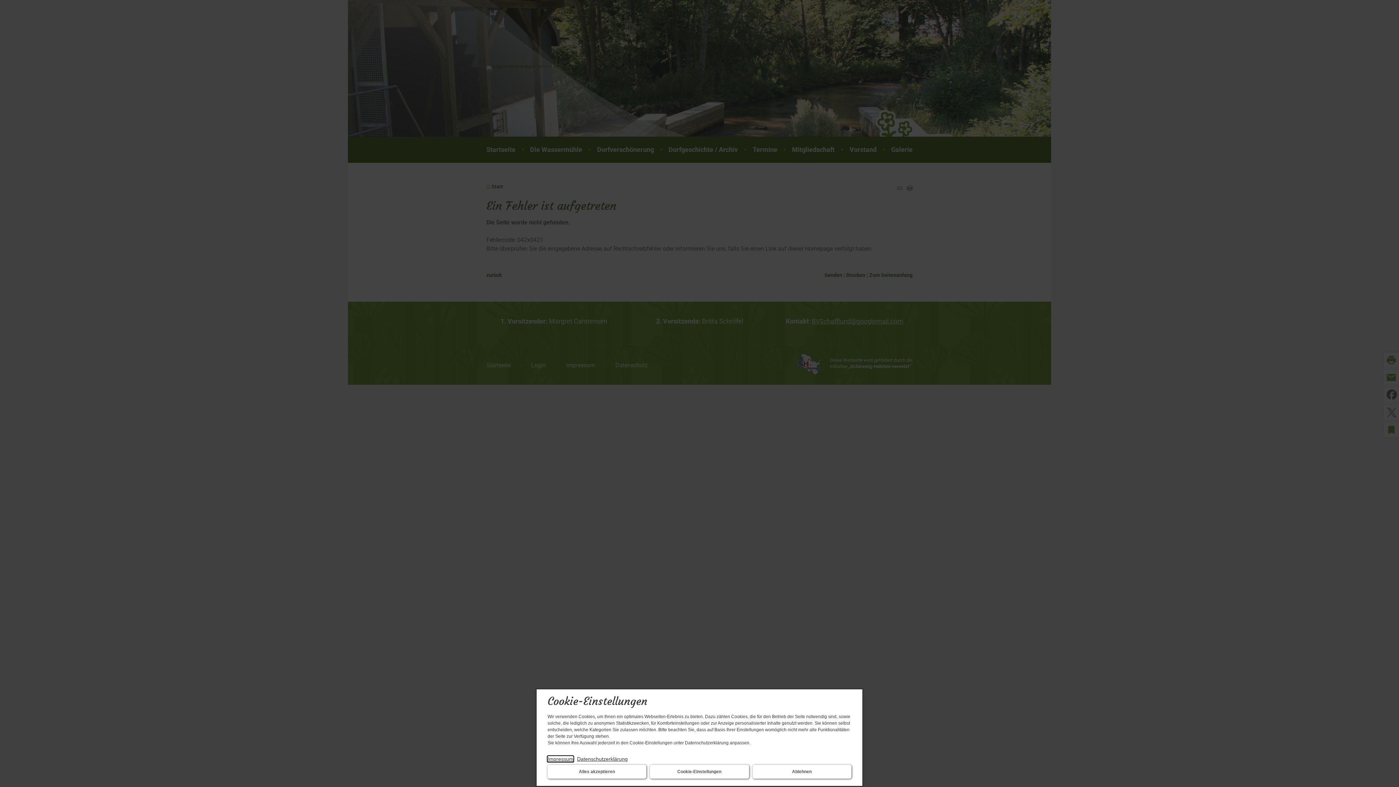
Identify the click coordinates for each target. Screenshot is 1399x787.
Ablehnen (802, 771)
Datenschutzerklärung (602, 759)
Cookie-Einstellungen (699, 771)
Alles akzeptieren (597, 771)
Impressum (560, 759)
